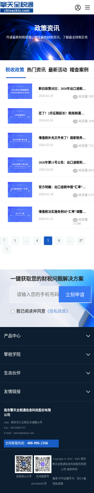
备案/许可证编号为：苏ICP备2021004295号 (58, 481)
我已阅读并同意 (30, 311)
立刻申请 (75, 294)
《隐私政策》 (57, 311)
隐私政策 (58, 483)
